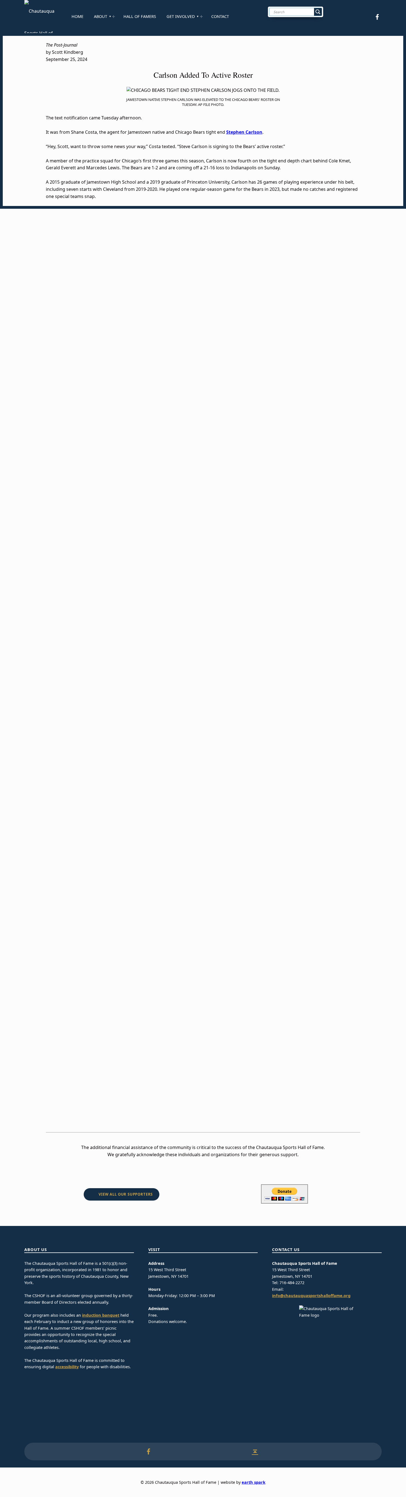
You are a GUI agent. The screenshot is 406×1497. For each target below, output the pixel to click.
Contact (220, 16)
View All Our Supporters (126, 1194)
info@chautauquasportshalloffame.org (311, 1295)
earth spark (253, 1482)
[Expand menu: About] (113, 16)
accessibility (67, 1366)
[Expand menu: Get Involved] (201, 16)
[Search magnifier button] (318, 12)
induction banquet (100, 1315)
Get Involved (181, 16)
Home (77, 16)
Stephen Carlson (244, 132)
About (100, 16)
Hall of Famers (139, 16)
